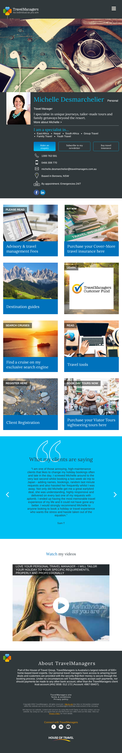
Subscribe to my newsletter (74, 146)
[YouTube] (68, 727)
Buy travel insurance (106, 146)
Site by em (69, 704)
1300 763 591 (49, 156)
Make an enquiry (44, 146)
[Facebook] (53, 727)
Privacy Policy (54, 713)
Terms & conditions (61, 697)
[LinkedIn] (61, 727)
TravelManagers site (61, 695)
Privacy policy (61, 699)
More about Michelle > (48, 122)
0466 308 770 (49, 162)
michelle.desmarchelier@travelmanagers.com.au (69, 169)
